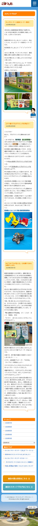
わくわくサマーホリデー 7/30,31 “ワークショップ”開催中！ (20, 450)
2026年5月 (8, 431)
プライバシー (28, 497)
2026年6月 (8, 427)
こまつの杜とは (10, 497)
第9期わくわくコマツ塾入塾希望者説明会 (17, 210)
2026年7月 (8, 423)
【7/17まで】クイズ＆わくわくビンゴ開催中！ (19, 462)
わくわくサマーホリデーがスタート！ (16, 458)
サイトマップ (19, 497)
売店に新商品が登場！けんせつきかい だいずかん (20, 466)
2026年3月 (8, 438)
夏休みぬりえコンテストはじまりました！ (18, 454)
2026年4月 (8, 434)
